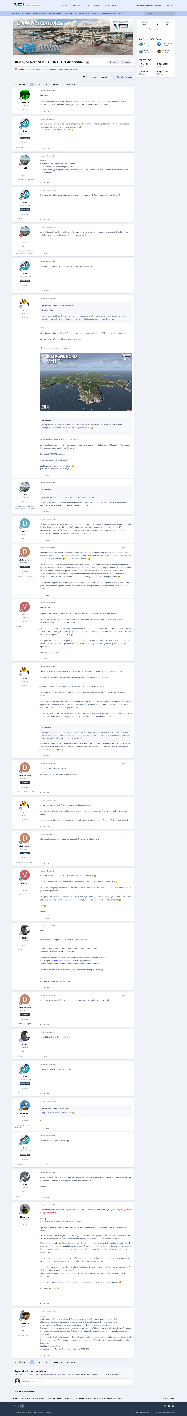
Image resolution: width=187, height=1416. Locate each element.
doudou (25, 531)
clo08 (25, 168)
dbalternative (26, 69)
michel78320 (25, 1113)
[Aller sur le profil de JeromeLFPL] (25, 95)
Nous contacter (39, 1412)
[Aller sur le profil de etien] (25, 1176)
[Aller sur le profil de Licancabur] (25, 1209)
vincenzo (25, 615)
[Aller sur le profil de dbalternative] (16, 69)
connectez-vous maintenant (86, 1374)
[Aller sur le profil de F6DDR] (25, 930)
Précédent (22, 84)
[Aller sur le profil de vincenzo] (25, 607)
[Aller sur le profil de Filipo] (25, 302)
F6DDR (24, 938)
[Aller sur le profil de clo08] (25, 160)
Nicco (25, 131)
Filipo (25, 310)
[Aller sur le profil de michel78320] (25, 1105)
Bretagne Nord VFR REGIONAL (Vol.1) (63, 69)
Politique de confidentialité (22, 1412)
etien (25, 1185)
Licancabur (24, 1217)
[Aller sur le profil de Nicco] (25, 123)
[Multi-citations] (40, 111)
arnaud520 (24, 1323)
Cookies (49, 1412)
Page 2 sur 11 (71, 84)
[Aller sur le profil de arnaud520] (25, 1315)
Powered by (164, 1412)
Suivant (55, 84)
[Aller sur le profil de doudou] (25, 523)
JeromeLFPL (25, 103)
